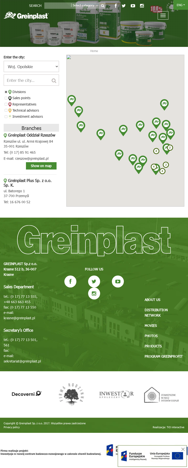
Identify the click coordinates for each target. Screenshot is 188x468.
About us (152, 299)
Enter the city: (14, 57)
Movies (151, 325)
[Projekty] (94, 450)
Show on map (41, 165)
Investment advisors (27, 116)
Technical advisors (25, 110)
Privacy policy (12, 427)
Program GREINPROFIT (164, 356)
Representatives (24, 104)
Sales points (21, 98)
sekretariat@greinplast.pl (22, 361)
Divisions (19, 91)
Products (153, 346)
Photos (151, 335)
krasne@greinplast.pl (19, 318)
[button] (133, 160)
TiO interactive (175, 427)
